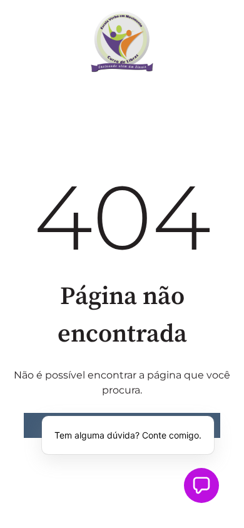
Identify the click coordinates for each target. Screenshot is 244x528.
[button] (201, 485)
